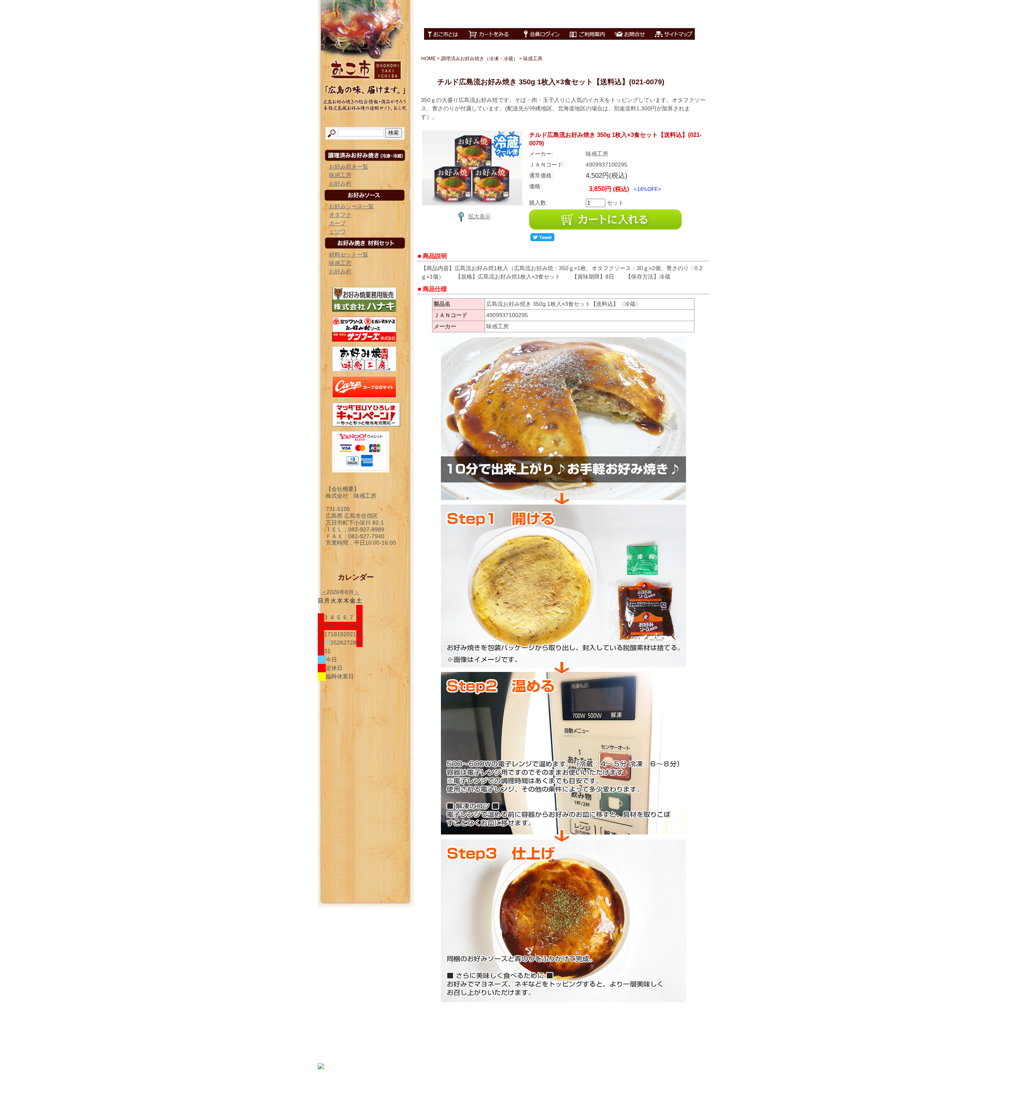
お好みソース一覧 (351, 206)
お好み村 (340, 183)
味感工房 (340, 175)
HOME (428, 58)
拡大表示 (479, 216)
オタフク (340, 215)
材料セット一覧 (348, 254)
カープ (337, 223)
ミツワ (337, 231)
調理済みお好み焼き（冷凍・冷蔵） (479, 58)
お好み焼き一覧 (348, 166)
